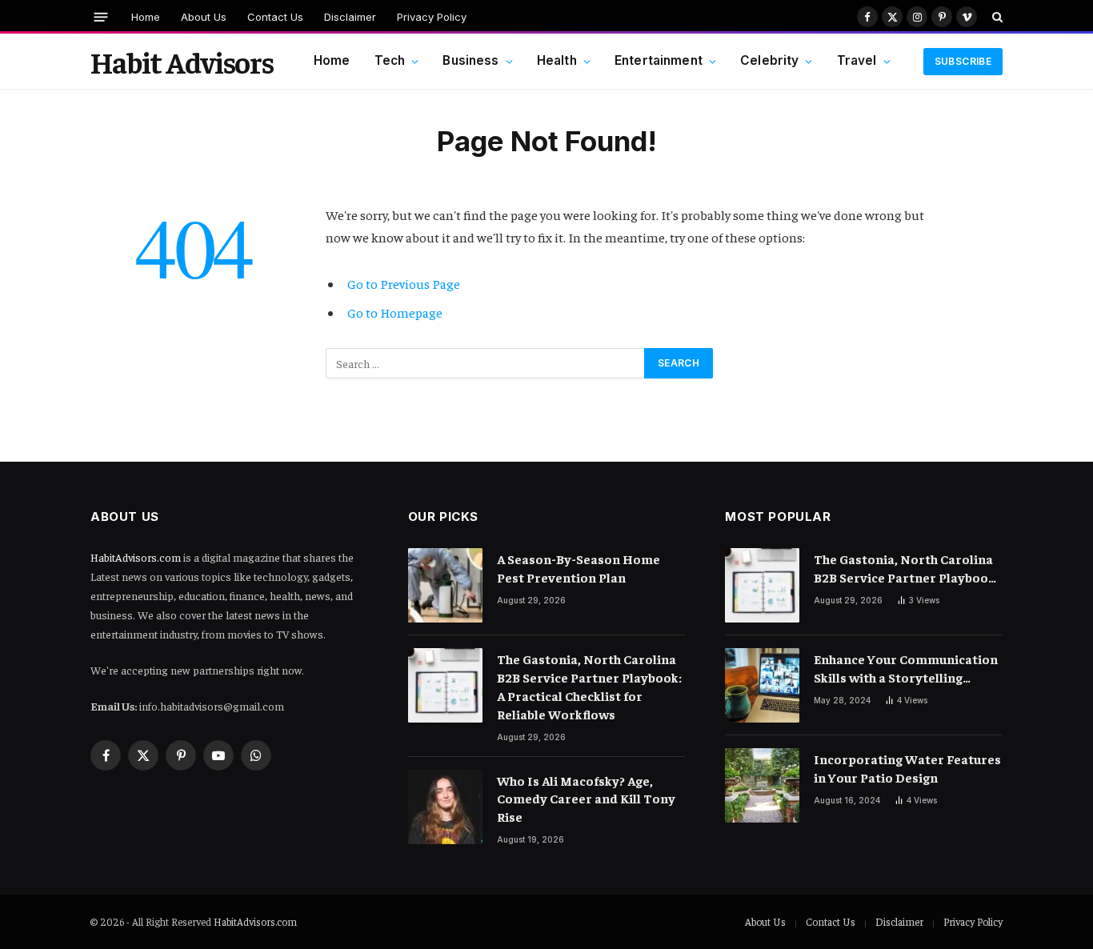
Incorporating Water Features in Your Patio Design (907, 768)
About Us (203, 16)
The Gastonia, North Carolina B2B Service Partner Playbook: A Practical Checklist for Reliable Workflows (589, 686)
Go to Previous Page (403, 283)
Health (557, 60)
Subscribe (963, 61)
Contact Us (275, 16)
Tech (390, 60)
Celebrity (769, 60)
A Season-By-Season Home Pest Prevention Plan (578, 568)
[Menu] (101, 16)
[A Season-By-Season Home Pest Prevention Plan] (445, 585)
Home (145, 16)
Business (470, 60)
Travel (857, 60)
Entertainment (659, 60)
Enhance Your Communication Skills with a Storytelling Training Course (906, 669)
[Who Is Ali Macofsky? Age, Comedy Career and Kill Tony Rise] (445, 807)
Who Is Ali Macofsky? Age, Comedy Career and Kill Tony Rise (586, 798)
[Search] (996, 16)
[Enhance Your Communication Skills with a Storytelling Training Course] (762, 685)
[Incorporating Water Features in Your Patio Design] (762, 785)
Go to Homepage (394, 312)
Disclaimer (350, 16)
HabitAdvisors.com (135, 557)
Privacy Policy (431, 16)
